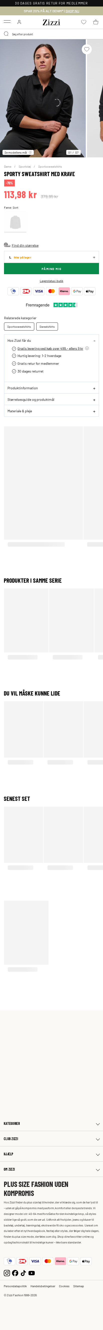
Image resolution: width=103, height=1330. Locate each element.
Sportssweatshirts (50, 166)
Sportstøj (25, 166)
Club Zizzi (11, 1139)
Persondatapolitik (15, 1286)
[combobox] (51, 34)
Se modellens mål (15, 152)
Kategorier (12, 1123)
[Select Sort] (15, 222)
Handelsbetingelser (42, 1286)
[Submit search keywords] (6, 34)
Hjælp (8, 1154)
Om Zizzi (9, 1169)
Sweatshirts (47, 326)
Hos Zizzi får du (19, 340)
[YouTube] (31, 1272)
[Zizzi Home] (51, 21)
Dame (8, 166)
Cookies (64, 1286)
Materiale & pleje (20, 411)
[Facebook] (15, 1272)
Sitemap (78, 1286)
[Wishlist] (87, 49)
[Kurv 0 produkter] (96, 22)
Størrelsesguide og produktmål (31, 399)
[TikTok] (23, 1272)
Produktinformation (23, 388)
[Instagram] (7, 1272)
